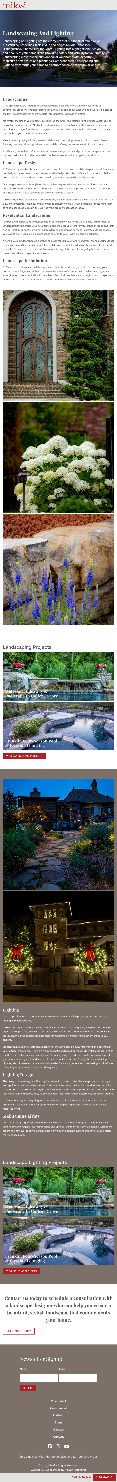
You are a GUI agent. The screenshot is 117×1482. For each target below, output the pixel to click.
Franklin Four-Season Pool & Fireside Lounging (31, 743)
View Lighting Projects (21, 1271)
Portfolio (58, 1415)
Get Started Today (19, 1331)
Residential (58, 1401)
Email (62, 1369)
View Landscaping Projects (24, 756)
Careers (58, 1429)
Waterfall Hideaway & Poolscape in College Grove (31, 693)
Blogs (58, 1422)
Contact (58, 1436)
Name (24, 1369)
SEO (46, 1469)
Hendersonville (56, 1456)
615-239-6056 (104, 1477)
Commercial (58, 1408)
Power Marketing (75, 1469)
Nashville (38, 1456)
